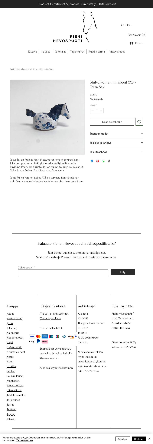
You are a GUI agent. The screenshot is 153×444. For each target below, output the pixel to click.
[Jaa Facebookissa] (92, 161)
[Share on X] (109, 161)
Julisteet (12, 328)
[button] (137, 35)
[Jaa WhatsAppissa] (103, 161)
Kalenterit (13, 332)
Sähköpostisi (25, 267)
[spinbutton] (97, 110)
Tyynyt (11, 414)
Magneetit (13, 380)
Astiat (10, 313)
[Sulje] (149, 439)
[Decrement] (92, 110)
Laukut (11, 371)
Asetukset (122, 438)
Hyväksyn (138, 438)
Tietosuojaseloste (50, 318)
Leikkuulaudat (15, 376)
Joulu (10, 323)
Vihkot (10, 419)
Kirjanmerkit (14, 347)
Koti (12, 69)
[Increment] (101, 110)
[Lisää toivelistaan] (139, 122)
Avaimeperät (14, 318)
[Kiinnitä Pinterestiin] (97, 161)
